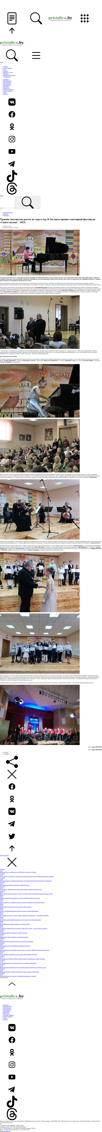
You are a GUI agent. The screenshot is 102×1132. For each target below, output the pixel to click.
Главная (5, 66)
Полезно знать (7, 82)
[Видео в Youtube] (51, 151)
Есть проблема (7, 84)
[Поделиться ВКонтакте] (51, 811)
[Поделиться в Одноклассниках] (51, 799)
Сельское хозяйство (8, 89)
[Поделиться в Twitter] (51, 836)
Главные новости (8, 212)
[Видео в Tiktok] (51, 176)
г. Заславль (6, 754)
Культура (5, 94)
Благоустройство (7, 91)
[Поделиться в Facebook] (51, 787)
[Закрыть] (0, 64)
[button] (12, 24)
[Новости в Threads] (51, 189)
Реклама (5, 71)
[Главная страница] (60, 24)
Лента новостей (7, 68)
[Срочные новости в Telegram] (51, 164)
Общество (6, 79)
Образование (6, 85)
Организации (7, 76)
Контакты (6, 74)
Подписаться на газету (9, 75)
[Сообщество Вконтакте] (51, 102)
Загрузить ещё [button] (4, 977)
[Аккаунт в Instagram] (51, 139)
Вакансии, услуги (8, 72)
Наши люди (6, 88)
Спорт (5, 92)
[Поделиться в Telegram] (51, 824)
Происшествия (7, 81)
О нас (4, 69)
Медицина (6, 86)
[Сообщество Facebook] (51, 114)
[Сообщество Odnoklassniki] (51, 127)
